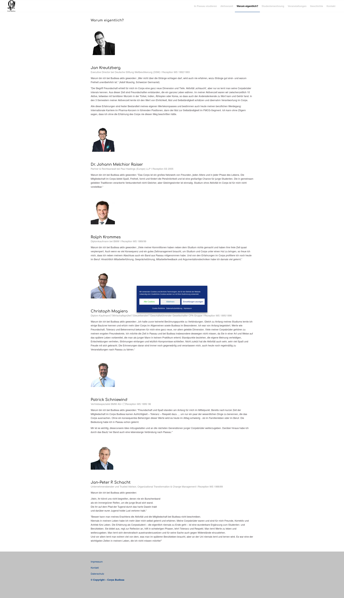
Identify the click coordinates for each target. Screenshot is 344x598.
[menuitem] (205, 6)
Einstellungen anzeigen (193, 301)
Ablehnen (170, 301)
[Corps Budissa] (11, 6)
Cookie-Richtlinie (158, 308)
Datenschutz (97, 573)
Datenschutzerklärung (174, 308)
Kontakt (95, 567)
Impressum (188, 308)
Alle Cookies (149, 301)
